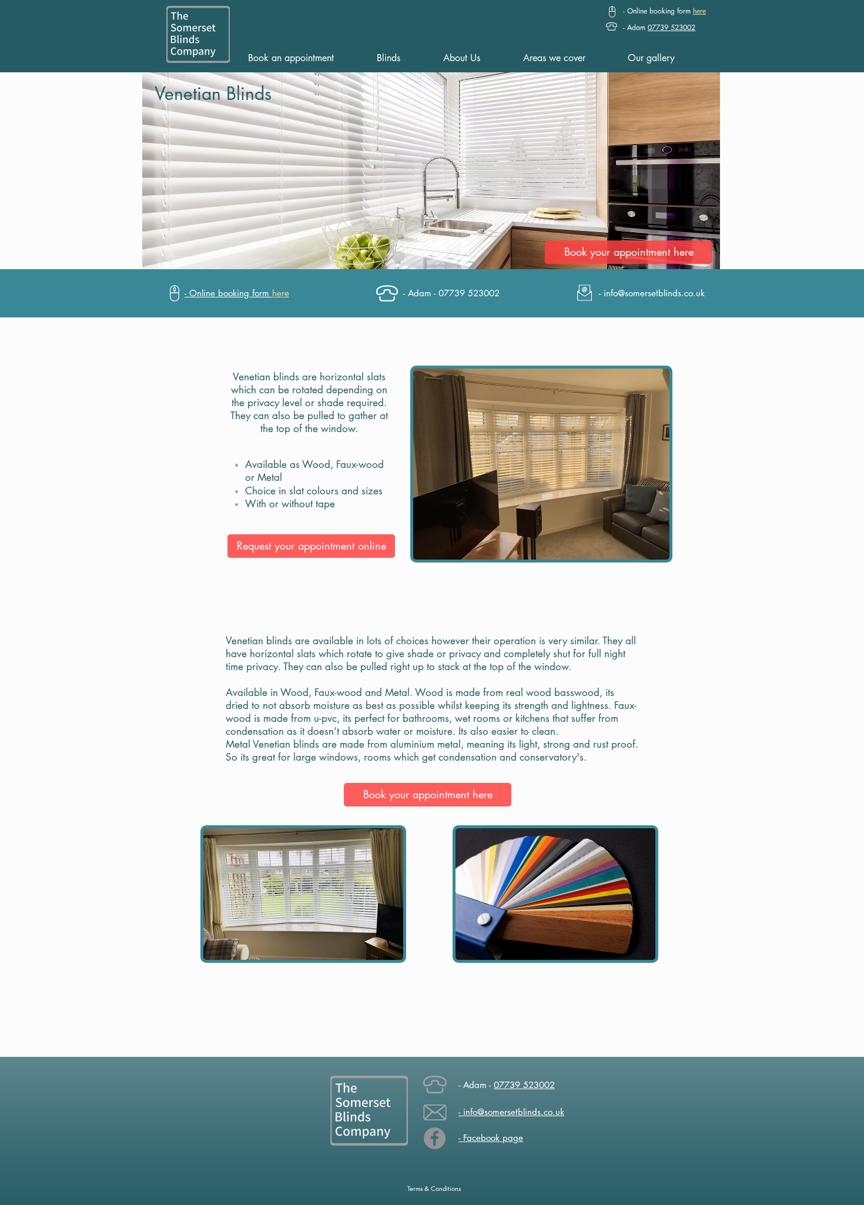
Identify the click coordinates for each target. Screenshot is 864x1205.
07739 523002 (524, 1084)
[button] (664, 11)
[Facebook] (435, 1138)
